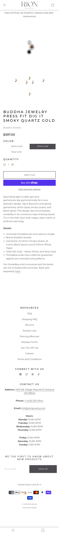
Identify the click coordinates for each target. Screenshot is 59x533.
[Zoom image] (29, 48)
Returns (29, 325)
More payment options (29, 189)
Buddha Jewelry (12, 127)
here (17, 271)
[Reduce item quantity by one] (5, 165)
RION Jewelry (32, 504)
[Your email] (15, 469)
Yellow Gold (16, 146)
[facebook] (20, 374)
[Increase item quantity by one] (12, 165)
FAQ (29, 313)
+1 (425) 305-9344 (33, 400)
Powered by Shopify (29, 508)
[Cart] (53, 5)
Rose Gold (16, 152)
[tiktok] (39, 374)
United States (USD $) (28, 484)
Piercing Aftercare (29, 336)
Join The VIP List (29, 348)
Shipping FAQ (29, 319)
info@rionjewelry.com (33, 408)
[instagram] (26, 374)
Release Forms (29, 342)
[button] (10, 48)
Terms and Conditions (29, 359)
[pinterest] (33, 374)
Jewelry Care (29, 330)
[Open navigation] (6, 5)
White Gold (42, 146)
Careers (29, 353)
